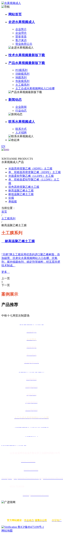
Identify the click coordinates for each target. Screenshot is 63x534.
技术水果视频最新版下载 (26, 55)
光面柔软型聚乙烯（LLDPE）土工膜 (31, 175)
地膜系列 (21, 77)
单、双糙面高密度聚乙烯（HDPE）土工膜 (34, 172)
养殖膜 (12, 201)
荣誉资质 (21, 36)
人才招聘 (21, 132)
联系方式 (21, 128)
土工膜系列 (22, 84)
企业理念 (21, 32)
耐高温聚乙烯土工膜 (21, 190)
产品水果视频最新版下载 (26, 63)
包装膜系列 (22, 81)
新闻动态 (15, 99)
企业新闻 (21, 106)
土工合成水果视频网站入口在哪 (35, 88)
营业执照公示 (23, 43)
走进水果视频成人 (21, 22)
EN (3, 146)
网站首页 (15, 14)
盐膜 (11, 197)
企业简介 (21, 29)
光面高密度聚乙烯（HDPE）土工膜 (30, 168)
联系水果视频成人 (21, 121)
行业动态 (21, 110)
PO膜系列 (21, 70)
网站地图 (7, 530)
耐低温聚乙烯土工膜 (21, 194)
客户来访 (21, 40)
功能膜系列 (22, 73)
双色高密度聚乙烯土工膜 (23, 186)
